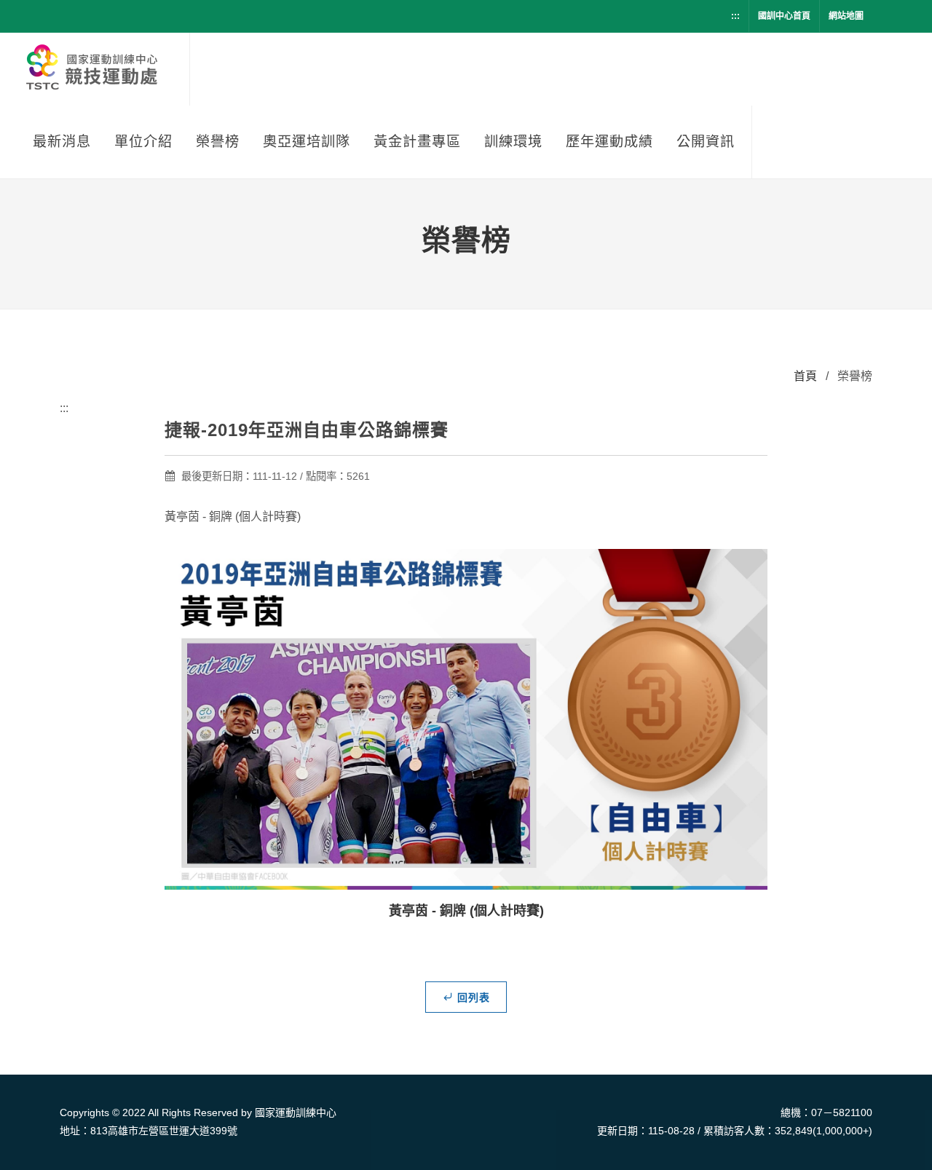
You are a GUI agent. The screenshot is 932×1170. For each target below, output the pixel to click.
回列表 (473, 997)
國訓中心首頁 (784, 16)
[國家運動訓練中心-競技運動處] (94, 69)
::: (735, 16)
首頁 (805, 376)
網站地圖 (846, 16)
